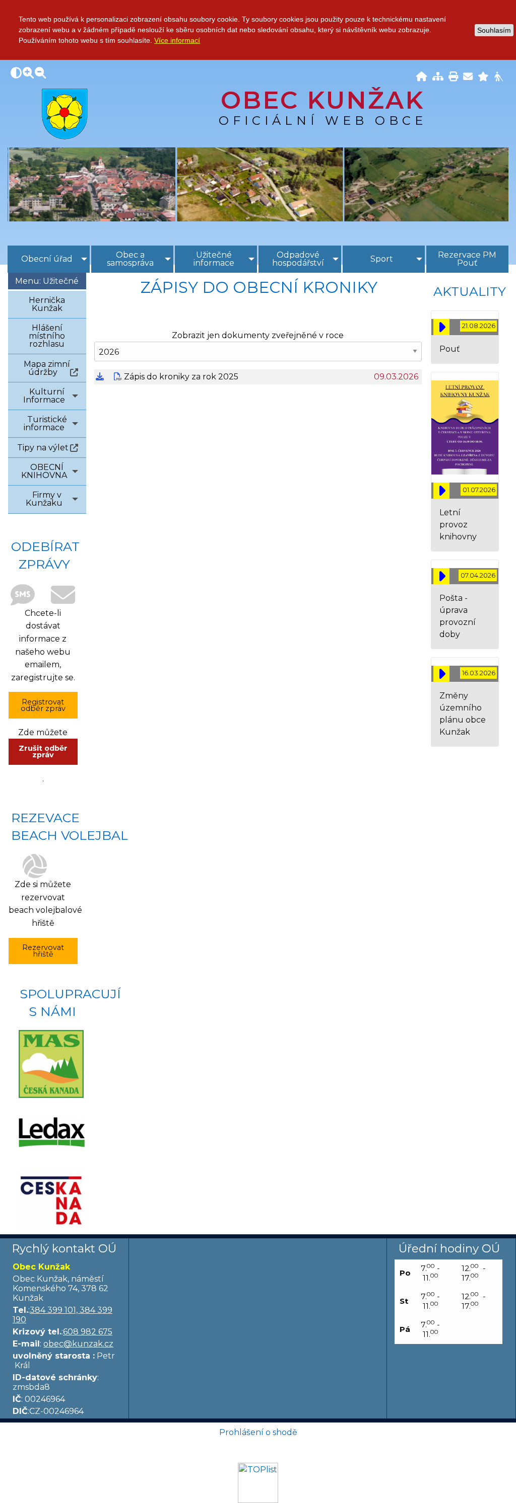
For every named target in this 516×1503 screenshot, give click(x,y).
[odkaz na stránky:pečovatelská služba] (51, 1132)
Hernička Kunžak (47, 304)
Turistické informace (45, 423)
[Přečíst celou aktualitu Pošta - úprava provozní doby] (441, 576)
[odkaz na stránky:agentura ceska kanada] (51, 1200)
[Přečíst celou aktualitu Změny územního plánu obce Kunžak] (441, 674)
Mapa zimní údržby (47, 368)
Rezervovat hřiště (43, 951)
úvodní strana (65, 113)
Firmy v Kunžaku (44, 499)
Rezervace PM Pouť (467, 259)
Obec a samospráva (130, 259)
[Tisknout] (453, 77)
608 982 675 (87, 1331)
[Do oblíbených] (483, 77)
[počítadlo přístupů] (258, 1482)
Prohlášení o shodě (258, 1432)
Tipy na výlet (43, 447)
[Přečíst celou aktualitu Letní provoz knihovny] (441, 491)
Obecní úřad (47, 259)
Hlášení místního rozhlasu (47, 336)
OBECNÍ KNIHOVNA (44, 471)
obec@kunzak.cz (78, 1344)
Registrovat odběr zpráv (43, 705)
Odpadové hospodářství (298, 259)
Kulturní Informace (44, 396)
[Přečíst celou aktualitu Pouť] (441, 327)
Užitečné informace (214, 259)
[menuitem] (49, 259)
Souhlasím (494, 30)
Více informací (177, 40)
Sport (381, 259)
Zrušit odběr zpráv (43, 751)
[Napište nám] (468, 77)
